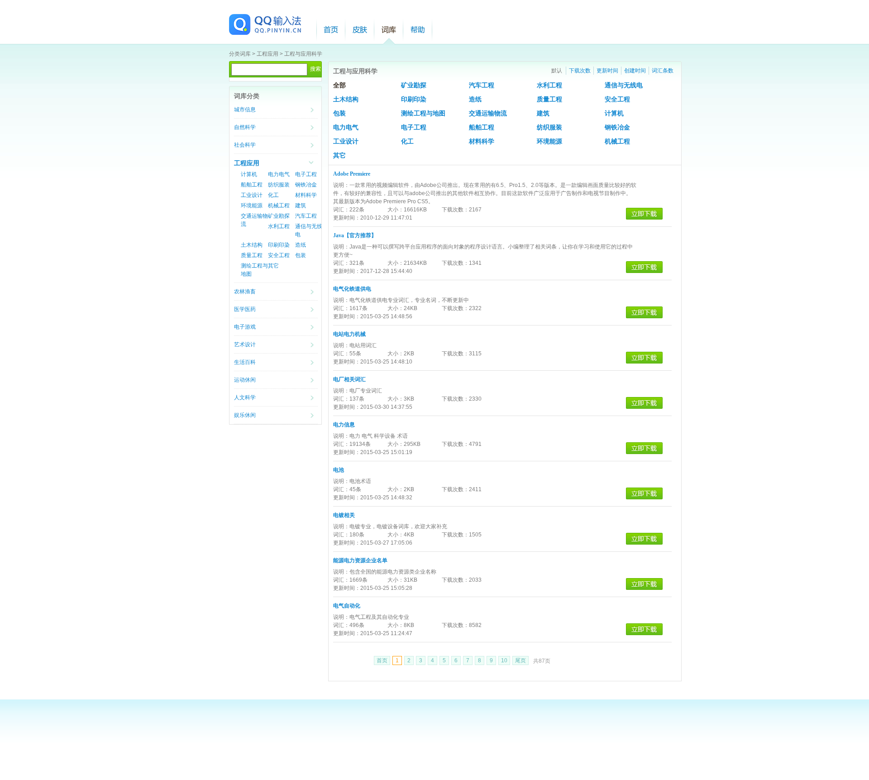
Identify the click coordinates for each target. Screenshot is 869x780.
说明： (341, 185)
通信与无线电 (624, 85)
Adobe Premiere (351, 174)
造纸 (300, 245)
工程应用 (267, 54)
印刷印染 (279, 245)
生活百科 (245, 362)
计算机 (249, 174)
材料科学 (306, 195)
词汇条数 (662, 70)
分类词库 (240, 54)
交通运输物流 (488, 113)
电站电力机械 (349, 334)
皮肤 (360, 29)
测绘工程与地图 (423, 113)
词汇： (341, 209)
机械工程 (279, 205)
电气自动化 (346, 606)
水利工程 (279, 226)
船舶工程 (252, 185)
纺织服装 (279, 185)
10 (504, 660)
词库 (389, 29)
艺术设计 (245, 344)
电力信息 (344, 424)
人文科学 (245, 397)
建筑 (300, 205)
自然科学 (245, 127)
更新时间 (607, 70)
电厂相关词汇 (349, 379)
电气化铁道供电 (352, 289)
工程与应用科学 (303, 54)
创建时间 (635, 70)
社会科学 (245, 145)
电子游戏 (245, 327)
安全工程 (279, 255)
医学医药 (245, 309)
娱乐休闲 (245, 415)
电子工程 (306, 174)
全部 (339, 85)
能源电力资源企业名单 (360, 560)
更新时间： (346, 218)
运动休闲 (245, 380)
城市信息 (245, 109)
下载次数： (455, 209)
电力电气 (279, 174)
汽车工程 (306, 216)
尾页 (520, 660)
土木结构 (252, 245)
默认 (556, 70)
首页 (331, 29)
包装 (300, 255)
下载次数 (580, 70)
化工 (273, 195)
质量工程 (252, 255)
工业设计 (252, 195)
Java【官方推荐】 (355, 235)
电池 (338, 470)
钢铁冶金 (306, 185)
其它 (273, 266)
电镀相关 (344, 515)
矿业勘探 (279, 216)
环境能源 (252, 205)
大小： (395, 209)
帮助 (418, 29)
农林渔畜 (245, 291)
